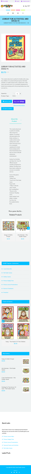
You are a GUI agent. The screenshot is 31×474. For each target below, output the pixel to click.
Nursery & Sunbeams (8, 288)
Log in (18, 1)
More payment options (19, 105)
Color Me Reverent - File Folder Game (9, 378)
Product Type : (5, 96)
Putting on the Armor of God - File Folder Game (9, 387)
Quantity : (4, 93)
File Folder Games (7, 272)
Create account (26, 1)
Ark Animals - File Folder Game (9, 369)
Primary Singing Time (8, 280)
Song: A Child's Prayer (8, 359)
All (28, 23)
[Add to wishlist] (13, 220)
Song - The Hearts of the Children (15, 341)
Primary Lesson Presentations (10, 284)
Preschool (5, 292)
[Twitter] (8, 13)
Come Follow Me (7, 269)
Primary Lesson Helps (9, 436)
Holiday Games (7, 276)
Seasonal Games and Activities (11, 445)
